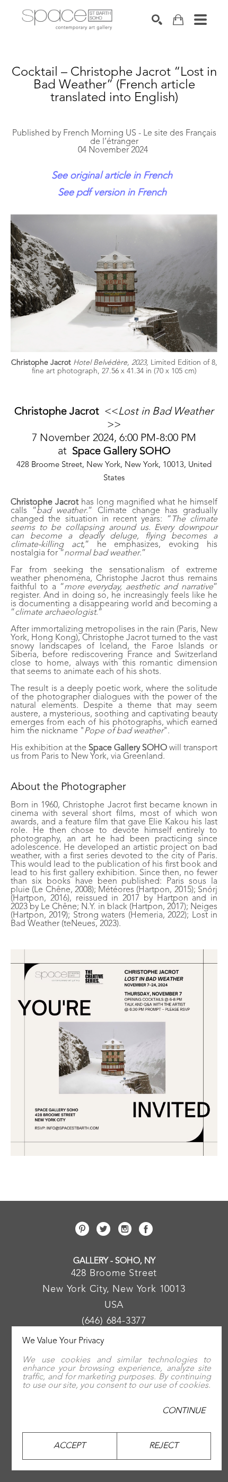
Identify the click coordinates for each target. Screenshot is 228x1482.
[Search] (157, 19)
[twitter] (103, 1229)
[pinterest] (82, 1229)
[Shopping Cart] (178, 20)
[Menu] (200, 19)
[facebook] (146, 1229)
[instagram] (124, 1229)
